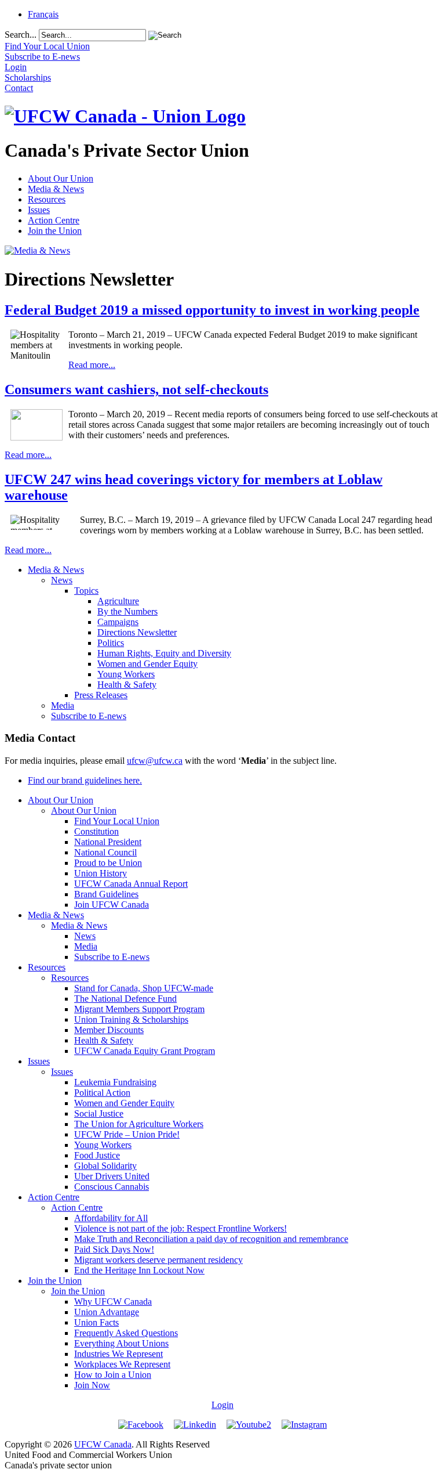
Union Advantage (106, 1312)
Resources (46, 199)
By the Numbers (127, 611)
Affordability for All (111, 1218)
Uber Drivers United (111, 1176)
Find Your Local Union (116, 821)
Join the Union (55, 231)
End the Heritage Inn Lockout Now (139, 1270)
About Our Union (60, 178)
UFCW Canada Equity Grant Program (144, 1051)
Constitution (96, 831)
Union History (100, 873)
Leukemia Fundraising (115, 1082)
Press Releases (100, 695)
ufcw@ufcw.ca (155, 761)
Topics (86, 590)
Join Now (92, 1385)
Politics (110, 643)
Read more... (91, 365)
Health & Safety (126, 685)
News (61, 580)
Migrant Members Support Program (139, 1009)
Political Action (102, 1093)
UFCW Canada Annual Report (131, 884)
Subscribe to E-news (88, 716)
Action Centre (53, 220)
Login (222, 1405)
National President (107, 842)
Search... (21, 34)
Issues (39, 210)
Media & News (56, 189)
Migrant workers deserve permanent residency (158, 1260)
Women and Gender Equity (147, 664)
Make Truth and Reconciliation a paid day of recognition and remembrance (211, 1239)
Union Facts (96, 1322)
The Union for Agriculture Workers (138, 1124)
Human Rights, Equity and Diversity (164, 653)
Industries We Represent (118, 1354)
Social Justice (98, 1113)
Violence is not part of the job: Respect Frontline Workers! (180, 1228)
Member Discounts (109, 1030)
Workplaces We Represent (122, 1364)
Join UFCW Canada (111, 904)
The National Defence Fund (125, 998)
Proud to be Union (108, 863)
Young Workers (126, 674)
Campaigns (117, 622)
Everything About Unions (121, 1343)
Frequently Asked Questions (126, 1333)
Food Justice (97, 1155)
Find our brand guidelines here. (85, 780)
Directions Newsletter (137, 632)
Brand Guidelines (106, 894)
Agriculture (118, 601)
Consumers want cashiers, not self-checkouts (136, 389)
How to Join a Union (112, 1375)
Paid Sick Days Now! (114, 1249)
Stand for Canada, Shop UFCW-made (143, 988)
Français (43, 14)
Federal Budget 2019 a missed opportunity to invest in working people (212, 309)
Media (62, 705)
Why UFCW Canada (113, 1301)
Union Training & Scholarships (131, 1019)
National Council (105, 852)
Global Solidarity (105, 1166)
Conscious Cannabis (111, 1187)
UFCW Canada (103, 1444)
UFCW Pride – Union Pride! (127, 1134)
